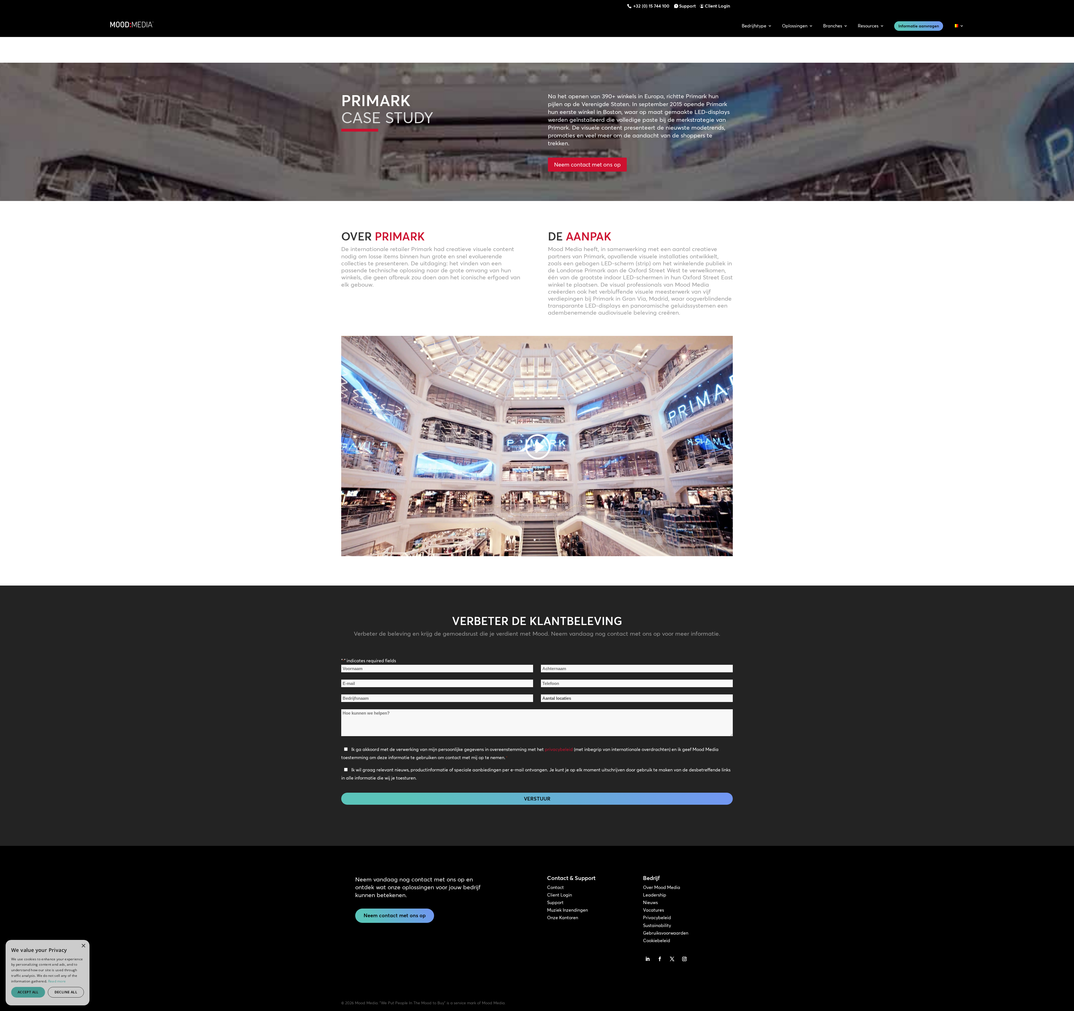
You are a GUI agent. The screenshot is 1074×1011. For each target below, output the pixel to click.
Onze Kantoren (562, 917)
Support (687, 6)
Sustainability (657, 925)
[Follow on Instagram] (684, 958)
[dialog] (48, 972)
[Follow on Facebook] (659, 958)
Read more (57, 981)
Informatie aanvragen (918, 26)
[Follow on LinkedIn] (647, 958)
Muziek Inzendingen (567, 910)
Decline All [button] (66, 992)
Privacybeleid (657, 917)
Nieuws (650, 902)
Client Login (717, 6)
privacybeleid (559, 749)
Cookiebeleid (656, 940)
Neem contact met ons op (587, 164)
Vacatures (653, 910)
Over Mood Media (661, 887)
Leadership (654, 895)
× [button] (83, 946)
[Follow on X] (672, 958)
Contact (555, 887)
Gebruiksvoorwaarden (665, 933)
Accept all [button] (28, 992)
